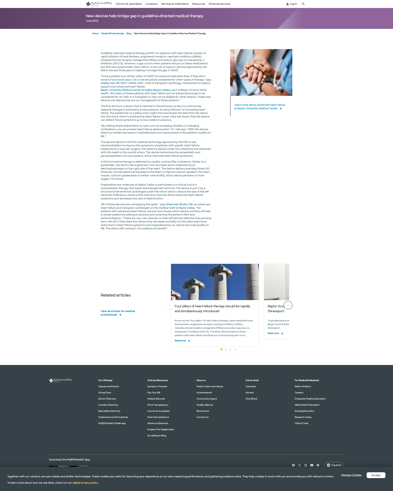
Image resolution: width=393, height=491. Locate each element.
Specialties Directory (109, 411)
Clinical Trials (301, 423)
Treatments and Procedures (113, 417)
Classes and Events (108, 386)
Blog (129, 33)
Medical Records (156, 398)
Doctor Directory (107, 398)
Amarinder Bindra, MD (179, 204)
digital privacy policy (85, 482)
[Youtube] (312, 465)
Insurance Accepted (158, 411)
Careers (299, 392)
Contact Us (202, 417)
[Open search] (303, 4)
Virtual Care (104, 392)
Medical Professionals (112, 33)
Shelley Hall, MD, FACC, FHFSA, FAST (122, 83)
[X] (299, 465)
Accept (376, 475)
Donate (250, 392)
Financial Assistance (158, 417)
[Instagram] (306, 465)
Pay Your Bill (153, 392)
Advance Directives (157, 423)
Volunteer (251, 386)
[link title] (99, 4)
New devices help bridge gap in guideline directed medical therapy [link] (170, 33)
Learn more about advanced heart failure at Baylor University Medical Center (259, 106)
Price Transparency (157, 405)
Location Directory (108, 405)
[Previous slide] (169, 305)
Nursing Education (304, 411)
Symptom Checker (157, 386)
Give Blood (251, 398)
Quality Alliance (204, 405)
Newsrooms (202, 411)
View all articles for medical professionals (118, 313)
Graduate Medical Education (310, 398)
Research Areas (303, 417)
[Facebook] (292, 465)
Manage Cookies (351, 475)
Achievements (204, 392)
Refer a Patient (303, 386)
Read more (180, 340)
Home (95, 33)
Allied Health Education (307, 405)
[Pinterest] (318, 465)
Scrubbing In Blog (156, 435)
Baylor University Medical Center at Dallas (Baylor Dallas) (136, 90)
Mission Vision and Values (209, 386)
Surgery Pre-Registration (160, 429)
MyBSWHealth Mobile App (112, 423)
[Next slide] (288, 305)
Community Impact (206, 398)
